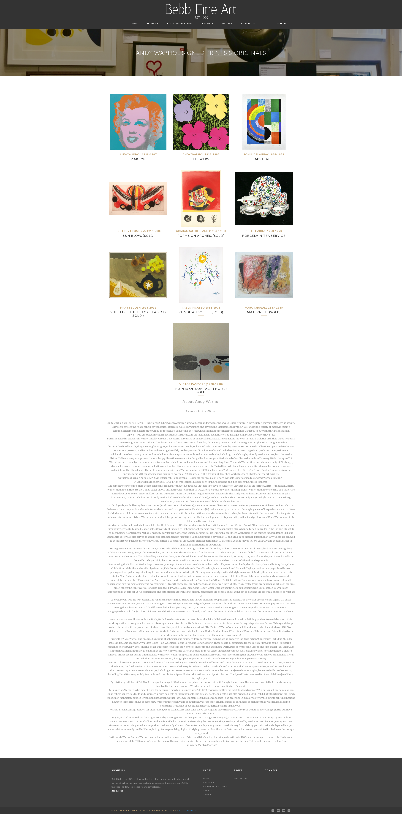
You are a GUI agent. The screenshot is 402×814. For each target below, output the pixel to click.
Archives (207, 23)
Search (281, 23)
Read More (117, 791)
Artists (227, 23)
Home (134, 23)
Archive (207, 795)
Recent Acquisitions (180, 23)
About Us (152, 23)
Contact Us (248, 23)
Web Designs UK (188, 810)
